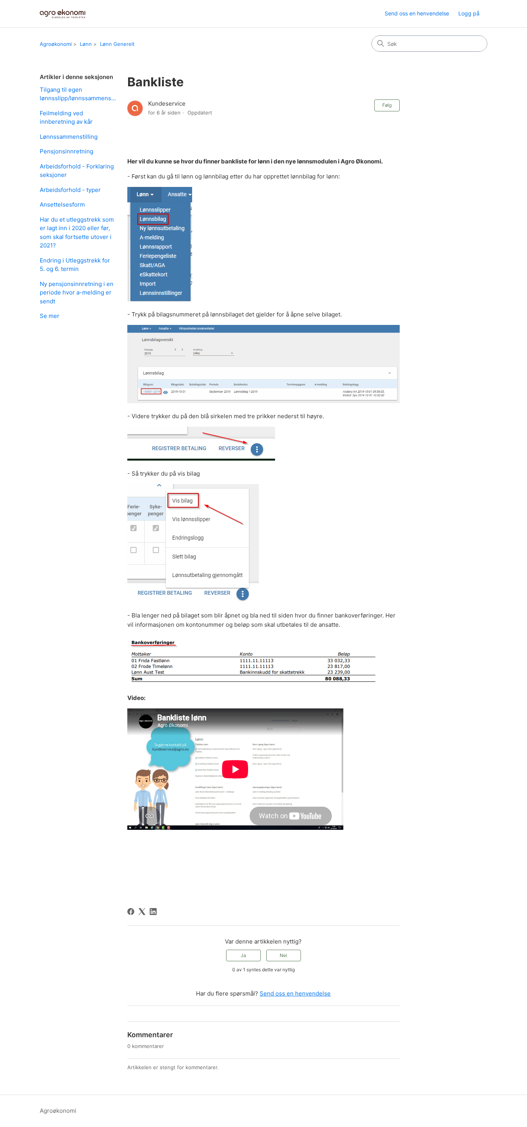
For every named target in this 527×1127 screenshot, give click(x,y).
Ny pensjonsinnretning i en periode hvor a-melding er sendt (76, 292)
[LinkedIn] (153, 911)
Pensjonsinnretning (66, 151)
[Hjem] (62, 14)
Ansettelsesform (62, 204)
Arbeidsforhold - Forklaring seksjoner (77, 171)
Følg (387, 105)
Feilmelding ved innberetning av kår (66, 117)
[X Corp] (142, 911)
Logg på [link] (469, 13)
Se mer (49, 316)
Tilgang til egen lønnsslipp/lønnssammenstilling (78, 94)
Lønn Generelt (117, 44)
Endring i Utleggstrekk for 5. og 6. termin (75, 265)
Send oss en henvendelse (417, 13)
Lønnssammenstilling (69, 136)
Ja (243, 955)
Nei (283, 955)
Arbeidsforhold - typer (70, 189)
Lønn (86, 44)
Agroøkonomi (56, 44)
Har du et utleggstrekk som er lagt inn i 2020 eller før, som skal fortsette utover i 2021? (77, 232)
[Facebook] (130, 911)
